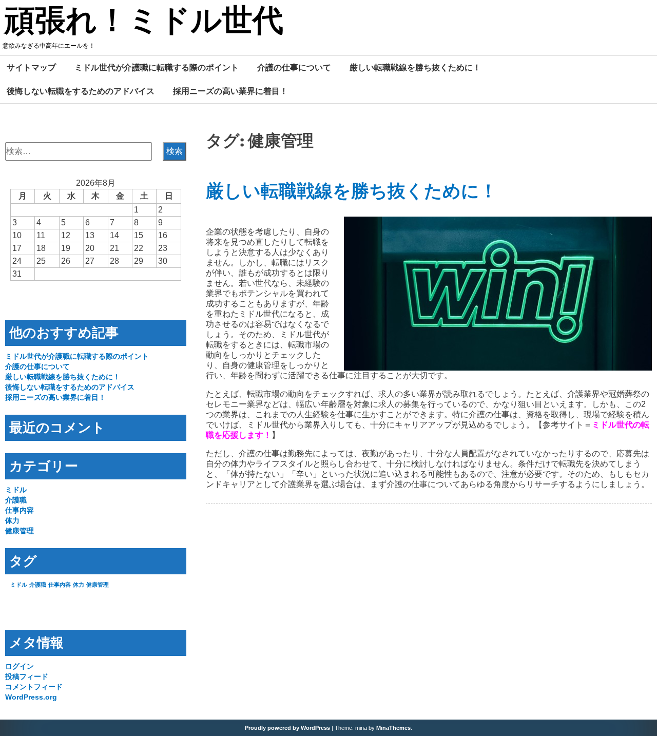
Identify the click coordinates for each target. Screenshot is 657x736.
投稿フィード (26, 676)
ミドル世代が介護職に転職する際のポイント (156, 67)
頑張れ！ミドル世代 (143, 22)
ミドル (16, 490)
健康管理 (19, 531)
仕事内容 (19, 510)
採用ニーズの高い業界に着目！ (230, 91)
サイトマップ (31, 67)
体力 (12, 520)
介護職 (16, 500)
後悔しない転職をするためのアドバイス (80, 91)
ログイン (19, 666)
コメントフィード (34, 687)
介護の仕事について (294, 67)
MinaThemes (393, 728)
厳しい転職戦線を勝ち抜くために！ (415, 67)
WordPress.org (31, 697)
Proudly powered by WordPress (287, 728)
